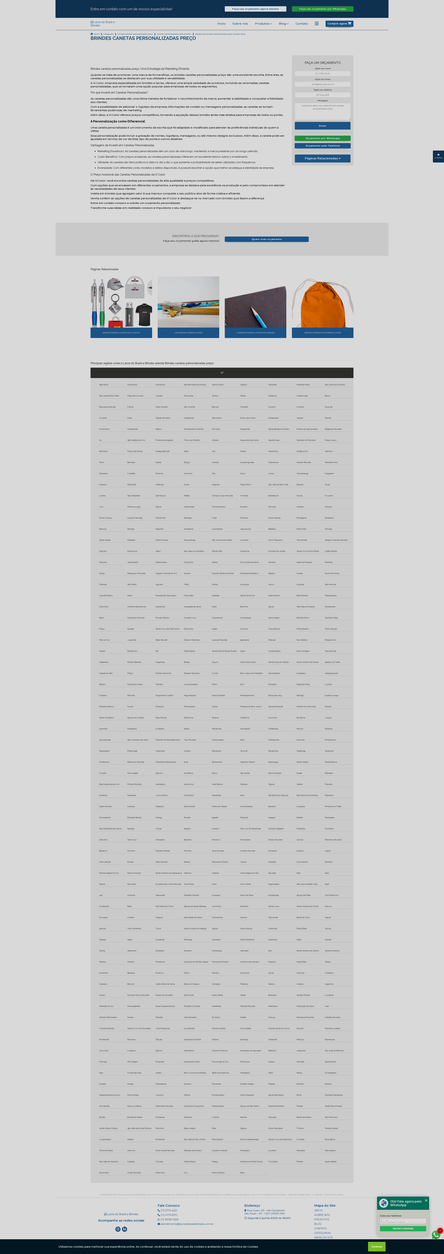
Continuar (377, 1246)
